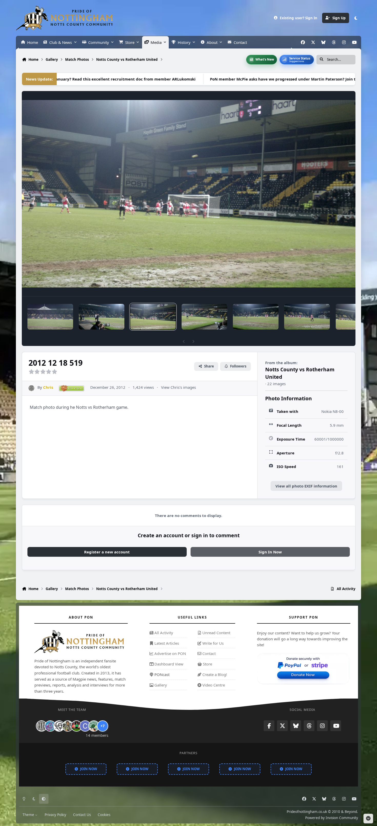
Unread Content (215, 632)
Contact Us (82, 814)
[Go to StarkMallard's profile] (94, 726)
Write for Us (212, 642)
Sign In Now (270, 551)
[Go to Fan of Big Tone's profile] (67, 726)
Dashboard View (168, 663)
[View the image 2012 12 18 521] (50, 317)
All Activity (163, 632)
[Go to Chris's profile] (31, 388)
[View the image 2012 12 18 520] (101, 317)
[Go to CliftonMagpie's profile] (85, 726)
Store (207, 663)
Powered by (331, 817)
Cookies (104, 814)
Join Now (88, 768)
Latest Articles (166, 642)
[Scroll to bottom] (368, 818)
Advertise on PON (169, 653)
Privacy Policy (55, 814)
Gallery (160, 684)
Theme (29, 814)
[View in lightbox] (188, 193)
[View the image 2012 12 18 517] (204, 317)
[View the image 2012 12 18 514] (307, 317)
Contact (208, 653)
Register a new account (107, 551)
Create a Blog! (214, 674)
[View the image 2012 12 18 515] (256, 317)
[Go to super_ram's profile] (59, 726)
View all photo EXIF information (306, 486)
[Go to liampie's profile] (76, 726)
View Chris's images (178, 387)
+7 (103, 725)
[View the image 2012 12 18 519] (153, 317)
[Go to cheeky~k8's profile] (50, 726)
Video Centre (213, 684)
